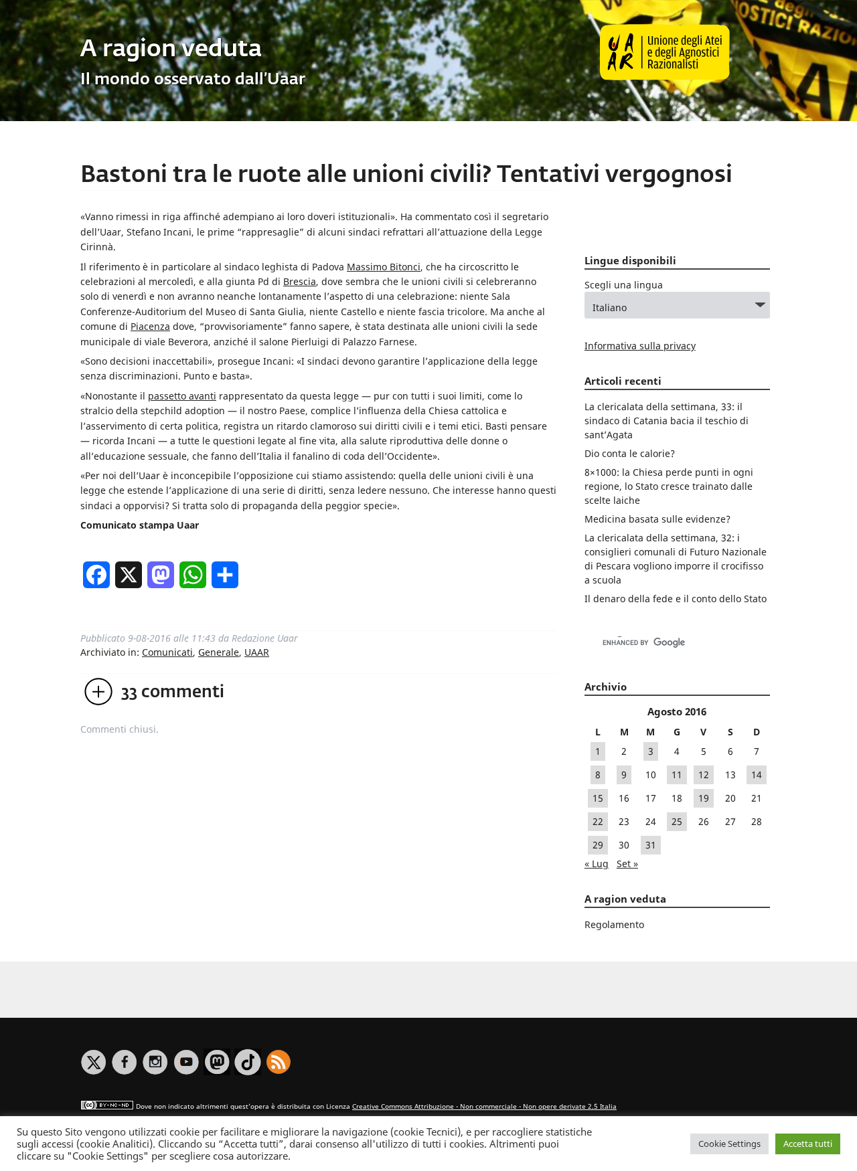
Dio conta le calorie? (630, 453)
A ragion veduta (171, 50)
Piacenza (150, 326)
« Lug (597, 863)
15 (598, 798)
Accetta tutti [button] (807, 1144)
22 (598, 821)
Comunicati (167, 652)
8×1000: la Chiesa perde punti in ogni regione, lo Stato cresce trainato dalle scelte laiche (669, 486)
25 (677, 821)
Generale (218, 652)
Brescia (299, 281)
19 (703, 798)
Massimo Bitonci (383, 266)
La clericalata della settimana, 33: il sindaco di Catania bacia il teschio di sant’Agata (667, 420)
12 (703, 774)
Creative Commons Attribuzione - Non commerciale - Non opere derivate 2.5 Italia (484, 1106)
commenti (172, 693)
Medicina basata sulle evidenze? (657, 519)
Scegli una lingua (624, 284)
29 (598, 844)
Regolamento (614, 924)
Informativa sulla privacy (640, 345)
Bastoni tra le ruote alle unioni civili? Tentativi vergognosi (406, 175)
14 (756, 774)
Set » (627, 863)
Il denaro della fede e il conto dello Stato (676, 598)
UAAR (256, 652)
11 (677, 774)
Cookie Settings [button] (729, 1144)
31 (650, 844)
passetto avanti (182, 395)
